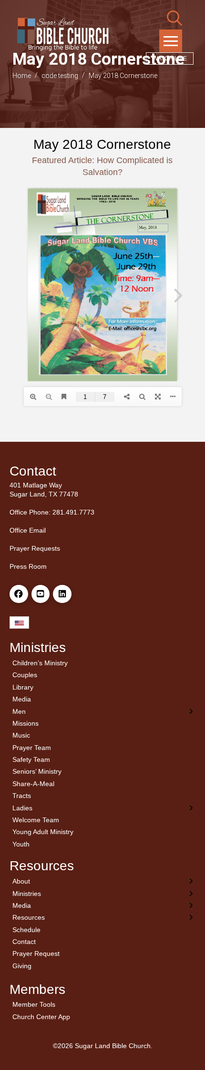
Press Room (28, 566)
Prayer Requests (35, 548)
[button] (174, 18)
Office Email (28, 530)
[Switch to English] (19, 623)
